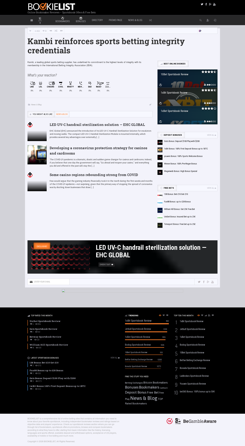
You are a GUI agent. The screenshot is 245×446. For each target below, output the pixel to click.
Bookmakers (149, 387)
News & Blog (135, 20)
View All (210, 135)
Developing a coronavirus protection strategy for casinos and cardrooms (98, 150)
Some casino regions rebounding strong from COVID (94, 175)
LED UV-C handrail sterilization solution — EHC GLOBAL (97, 124)
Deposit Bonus (135, 392)
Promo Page (115, 20)
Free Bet (153, 392)
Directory (97, 20)
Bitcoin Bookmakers (155, 382)
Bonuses (131, 387)
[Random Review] (56, 31)
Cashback (164, 388)
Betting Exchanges (134, 383)
